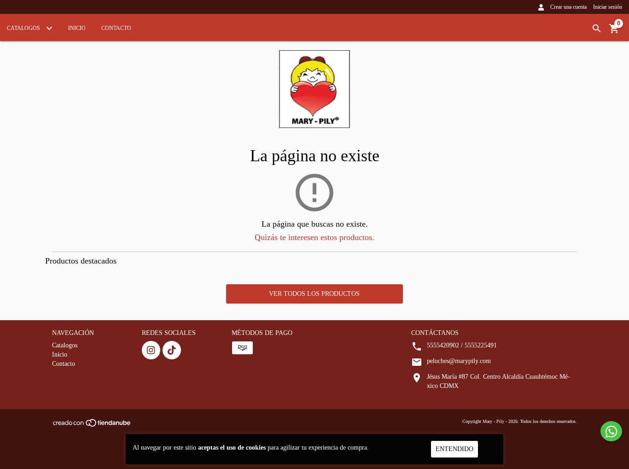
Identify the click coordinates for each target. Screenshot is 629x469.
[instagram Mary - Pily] (151, 350)
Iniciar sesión (607, 7)
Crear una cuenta (568, 7)
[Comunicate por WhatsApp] (611, 431)
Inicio (77, 28)
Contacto (116, 28)
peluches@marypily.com (459, 361)
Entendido (454, 449)
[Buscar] (597, 29)
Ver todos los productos (314, 293)
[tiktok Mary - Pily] (172, 350)
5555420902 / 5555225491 (462, 345)
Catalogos (24, 28)
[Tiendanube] (92, 425)
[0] (614, 32)
